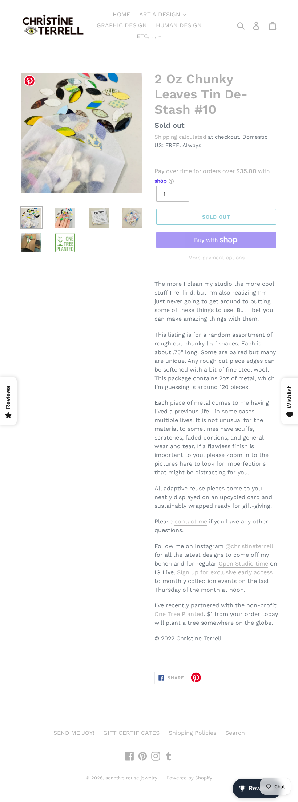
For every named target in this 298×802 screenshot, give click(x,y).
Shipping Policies (192, 732)
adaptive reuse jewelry (131, 778)
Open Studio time (243, 563)
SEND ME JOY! (73, 732)
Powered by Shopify (189, 778)
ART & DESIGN (160, 14)
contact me (190, 521)
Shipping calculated (180, 137)
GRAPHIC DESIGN (122, 25)
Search (235, 732)
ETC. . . (147, 36)
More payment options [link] (216, 257)
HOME (121, 14)
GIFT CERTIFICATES (131, 732)
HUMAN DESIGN (179, 25)
